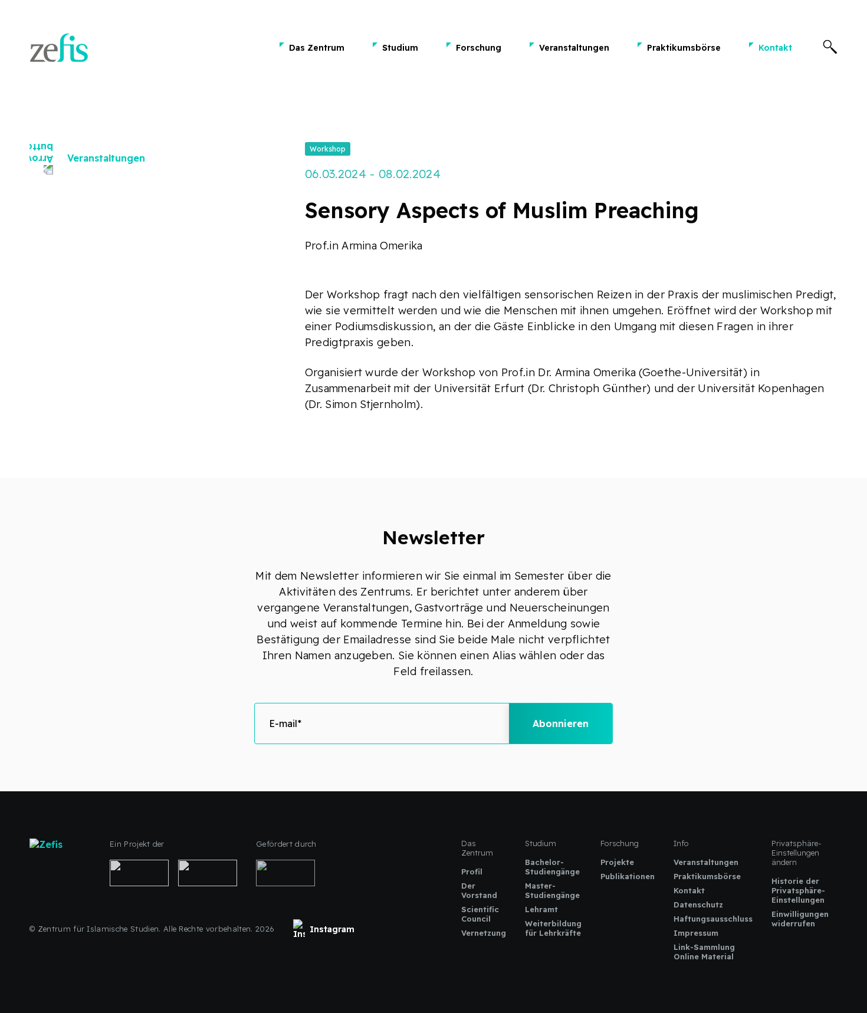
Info (681, 843)
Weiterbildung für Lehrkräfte (553, 928)
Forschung (478, 47)
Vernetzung (483, 933)
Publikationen (627, 876)
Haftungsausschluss (713, 918)
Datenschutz (698, 904)
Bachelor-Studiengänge (552, 866)
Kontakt (775, 47)
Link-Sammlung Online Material (704, 951)
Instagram (332, 929)
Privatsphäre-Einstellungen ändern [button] (796, 852)
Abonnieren (561, 723)
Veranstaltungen (574, 47)
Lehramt (541, 909)
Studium (400, 47)
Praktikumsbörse (684, 47)
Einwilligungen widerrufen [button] (800, 918)
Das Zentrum (316, 47)
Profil (471, 871)
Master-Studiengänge (552, 890)
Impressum (696, 933)
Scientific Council (480, 914)
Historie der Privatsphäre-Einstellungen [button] (798, 890)
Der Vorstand (479, 890)
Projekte (617, 862)
